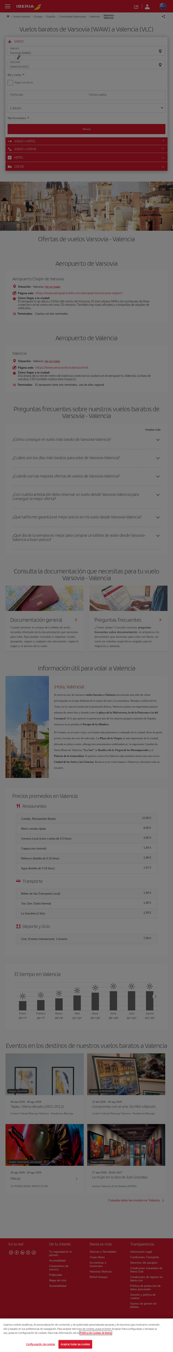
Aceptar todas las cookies (75, 1344)
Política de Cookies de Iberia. (96, 1333)
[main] (86, 1335)
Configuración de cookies (40, 1344)
